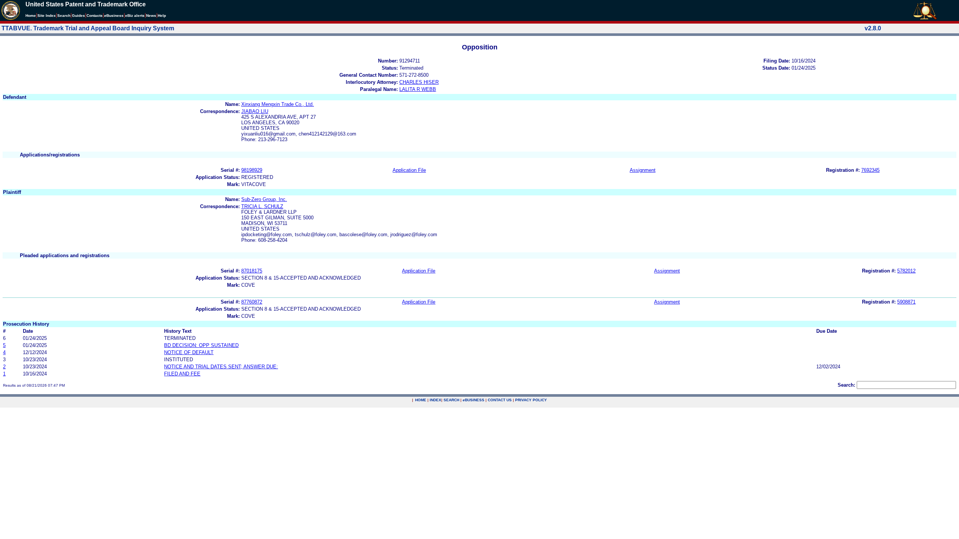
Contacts (95, 15)
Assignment (643, 170)
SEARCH (451, 400)
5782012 (906, 271)
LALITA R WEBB (417, 89)
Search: (846, 385)
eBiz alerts (135, 15)
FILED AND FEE (182, 374)
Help (162, 15)
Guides (78, 15)
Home (30, 15)
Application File (409, 170)
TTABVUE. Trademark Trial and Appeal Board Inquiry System (87, 28)
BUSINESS (473, 400)
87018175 (251, 271)
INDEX (435, 400)
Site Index (46, 15)
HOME (420, 400)
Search (63, 15)
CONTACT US (500, 400)
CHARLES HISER (419, 82)
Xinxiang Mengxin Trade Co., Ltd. (277, 104)
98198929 (251, 170)
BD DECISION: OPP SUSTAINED (201, 345)
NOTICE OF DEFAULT (189, 352)
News (151, 15)
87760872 (251, 302)
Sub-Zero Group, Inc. (264, 199)
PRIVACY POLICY (531, 400)
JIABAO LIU (254, 111)
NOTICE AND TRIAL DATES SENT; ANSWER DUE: (221, 366)
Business (114, 15)
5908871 (906, 302)
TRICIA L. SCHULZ (262, 206)
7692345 (870, 170)
